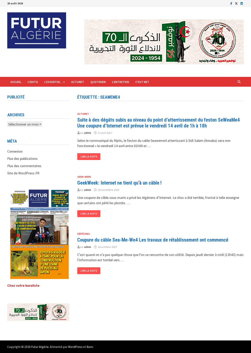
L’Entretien (120, 82)
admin (87, 133)
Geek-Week (84, 176)
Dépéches (83, 234)
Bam (90, 347)
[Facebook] (231, 3)
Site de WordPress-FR (23, 173)
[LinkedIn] (241, 3)
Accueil (15, 82)
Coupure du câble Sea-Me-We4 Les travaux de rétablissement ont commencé (152, 240)
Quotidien (98, 82)
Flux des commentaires (24, 166)
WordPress (75, 347)
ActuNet (77, 82)
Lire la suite (90, 156)
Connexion (15, 151)
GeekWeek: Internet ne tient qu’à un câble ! (119, 183)
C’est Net (142, 82)
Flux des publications (22, 158)
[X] (236, 3)
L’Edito (33, 82)
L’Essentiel (52, 82)
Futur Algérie (40, 347)
